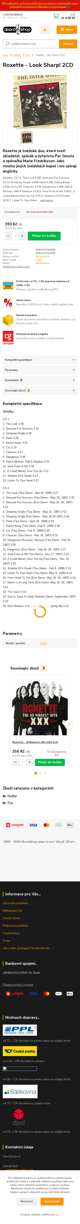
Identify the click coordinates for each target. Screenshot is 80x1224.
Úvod (5, 55)
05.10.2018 (42, 256)
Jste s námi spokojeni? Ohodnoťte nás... (27, 948)
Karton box (42, 263)
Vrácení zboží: (11, 918)
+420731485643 (12, 14)
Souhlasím (52, 1201)
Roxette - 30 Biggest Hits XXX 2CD (35, 742)
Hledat (68, 44)
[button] (35, 773)
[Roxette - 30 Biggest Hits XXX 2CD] (40, 707)
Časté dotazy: (11, 933)
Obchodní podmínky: (16, 903)
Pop (28, 55)
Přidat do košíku (44, 236)
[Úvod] (18, 30)
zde (57, 1214)
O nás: (7, 941)
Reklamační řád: (13, 911)
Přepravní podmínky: (16, 926)
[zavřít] (74, 4)
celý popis (46, 200)
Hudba (17, 55)
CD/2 (39, 260)
